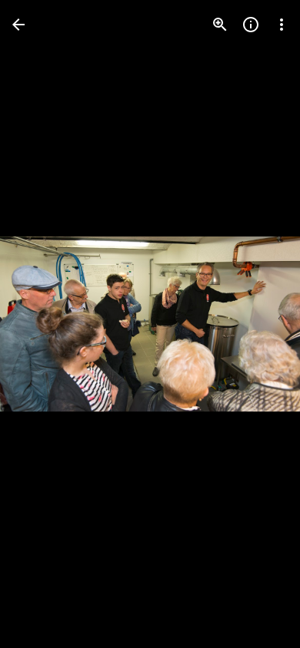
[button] (43, 324)
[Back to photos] (18, 24)
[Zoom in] (220, 24)
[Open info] (250, 24)
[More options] (281, 24)
